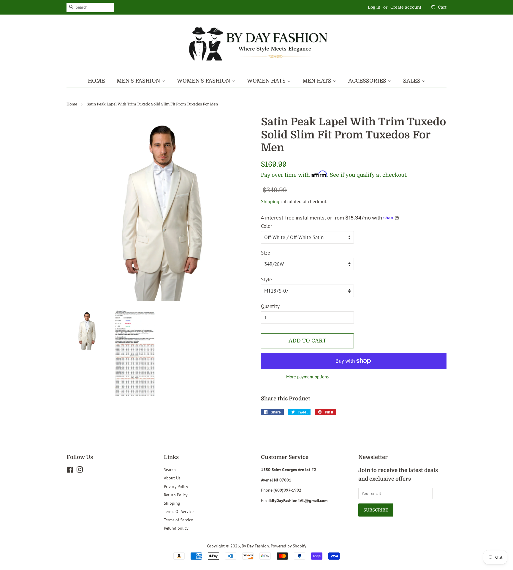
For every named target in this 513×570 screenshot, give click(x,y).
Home (96, 81)
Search (170, 469)
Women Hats (267, 81)
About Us (172, 478)
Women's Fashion (204, 81)
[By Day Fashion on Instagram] (79, 470)
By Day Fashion (255, 546)
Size (265, 253)
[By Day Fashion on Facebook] (69, 470)
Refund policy (176, 528)
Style (266, 279)
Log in (374, 7)
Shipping (270, 201)
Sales (412, 81)
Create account (405, 7)
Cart (442, 7)
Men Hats (318, 81)
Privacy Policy (176, 486)
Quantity (270, 306)
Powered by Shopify (288, 546)
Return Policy (176, 495)
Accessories (368, 81)
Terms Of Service (179, 511)
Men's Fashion (139, 81)
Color (266, 226)
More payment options (307, 377)
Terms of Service (178, 519)
